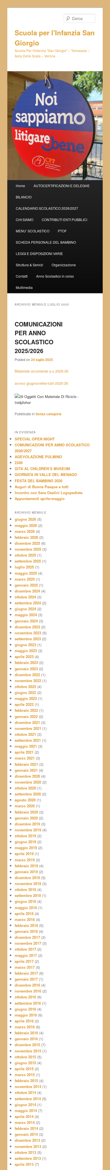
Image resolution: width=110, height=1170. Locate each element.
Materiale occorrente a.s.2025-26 (41, 371)
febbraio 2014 (26, 1128)
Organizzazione (64, 264)
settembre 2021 (28, 740)
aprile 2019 (24, 853)
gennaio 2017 (26, 979)
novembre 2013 (28, 1146)
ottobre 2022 (25, 686)
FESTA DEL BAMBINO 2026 (38, 480)
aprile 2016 (24, 1021)
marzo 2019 (25, 859)
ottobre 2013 (25, 1152)
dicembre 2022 (27, 674)
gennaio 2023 (26, 668)
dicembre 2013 (27, 1140)
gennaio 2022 (26, 716)
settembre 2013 (28, 1158)
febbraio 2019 (26, 865)
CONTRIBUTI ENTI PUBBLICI (64, 219)
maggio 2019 (26, 847)
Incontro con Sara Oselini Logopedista (48, 492)
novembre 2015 (28, 1051)
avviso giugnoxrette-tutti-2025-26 (41, 383)
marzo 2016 (25, 1027)
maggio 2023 (26, 650)
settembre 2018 (28, 895)
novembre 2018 (28, 883)
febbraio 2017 (26, 973)
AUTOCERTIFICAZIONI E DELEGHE (62, 185)
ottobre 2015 (25, 1056)
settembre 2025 (28, 561)
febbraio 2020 (26, 812)
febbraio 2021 (26, 764)
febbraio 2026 (26, 537)
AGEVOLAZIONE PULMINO (38, 456)
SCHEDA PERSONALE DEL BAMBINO (46, 242)
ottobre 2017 (25, 949)
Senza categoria (48, 413)
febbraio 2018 (26, 925)
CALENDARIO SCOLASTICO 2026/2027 (47, 208)
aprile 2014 (24, 1116)
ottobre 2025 (25, 555)
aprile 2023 (24, 656)
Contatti (22, 276)
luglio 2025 (24, 567)
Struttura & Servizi (29, 264)
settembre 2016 (28, 1003)
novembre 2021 (28, 728)
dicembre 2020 (27, 776)
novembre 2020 (28, 782)
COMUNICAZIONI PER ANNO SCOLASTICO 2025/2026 (39, 337)
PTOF (62, 230)
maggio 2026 (26, 525)
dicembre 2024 (27, 591)
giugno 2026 (25, 519)
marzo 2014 (25, 1122)
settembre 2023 (28, 638)
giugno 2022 (25, 692)
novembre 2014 (28, 1086)
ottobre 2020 (25, 788)
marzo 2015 (25, 1074)
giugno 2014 (25, 1104)
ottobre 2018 (25, 889)
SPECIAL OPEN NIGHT (35, 439)
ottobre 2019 (25, 835)
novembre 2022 (28, 680)
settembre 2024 (28, 602)
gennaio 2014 (26, 1134)
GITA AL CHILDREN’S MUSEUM (42, 468)
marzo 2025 (25, 579)
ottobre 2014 (25, 1092)
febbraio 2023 (26, 662)
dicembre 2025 (27, 543)
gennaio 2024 (26, 621)
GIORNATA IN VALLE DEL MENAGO (46, 474)
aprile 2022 (24, 704)
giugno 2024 (25, 608)
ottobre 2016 (25, 997)
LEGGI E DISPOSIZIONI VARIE (39, 253)
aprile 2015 (24, 1068)
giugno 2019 (25, 841)
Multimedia (24, 287)
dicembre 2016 (27, 985)
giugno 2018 (25, 901)
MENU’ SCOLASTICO (32, 230)
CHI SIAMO (24, 219)
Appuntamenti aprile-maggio (40, 498)
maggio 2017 (26, 955)
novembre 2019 (28, 829)
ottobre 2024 (25, 597)
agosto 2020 (25, 800)
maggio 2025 (26, 573)
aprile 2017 (24, 961)
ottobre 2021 (25, 734)
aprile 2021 (24, 752)
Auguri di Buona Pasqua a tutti (42, 486)
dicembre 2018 (27, 877)
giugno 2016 (25, 1009)
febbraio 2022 (26, 710)
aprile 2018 (24, 913)
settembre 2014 (28, 1098)
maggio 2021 (26, 746)
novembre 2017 (28, 943)
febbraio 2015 (26, 1080)
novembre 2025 (28, 549)
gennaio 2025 (26, 585)
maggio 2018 (26, 907)
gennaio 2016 (26, 1038)
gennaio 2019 (26, 871)
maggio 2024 (26, 614)
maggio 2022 (26, 698)
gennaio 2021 (26, 770)
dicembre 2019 (27, 824)
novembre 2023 (28, 632)
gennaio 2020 (26, 818)
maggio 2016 (26, 1015)
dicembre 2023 (27, 627)
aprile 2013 (24, 1164)
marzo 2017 (25, 967)
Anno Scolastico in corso (55, 276)
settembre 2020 (28, 794)
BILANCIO (24, 196)
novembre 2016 (28, 991)
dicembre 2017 (27, 937)
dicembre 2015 (27, 1044)
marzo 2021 (25, 758)
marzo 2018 (25, 919)
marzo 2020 (25, 805)
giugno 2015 (25, 1062)
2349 (19, 462)
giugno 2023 (25, 644)
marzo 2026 (25, 531)
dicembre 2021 (27, 722)
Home (20, 185)
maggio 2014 (26, 1110)
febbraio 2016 (26, 1032)
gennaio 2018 (26, 931)
